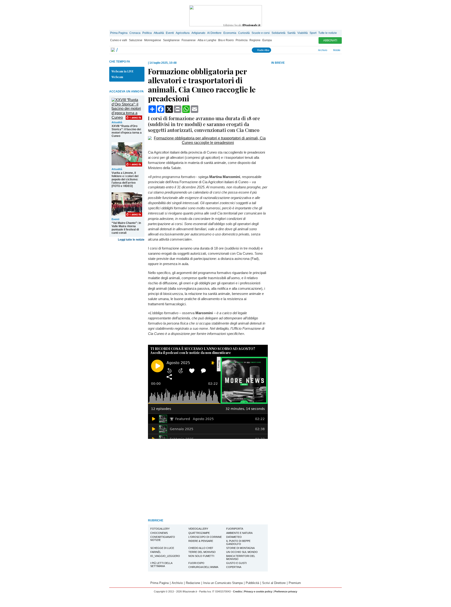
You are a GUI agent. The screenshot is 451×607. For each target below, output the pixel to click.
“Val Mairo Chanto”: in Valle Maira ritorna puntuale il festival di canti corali (126, 227)
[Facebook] (274, 50)
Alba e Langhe (207, 40)
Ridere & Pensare (200, 541)
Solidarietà (278, 33)
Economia (229, 33)
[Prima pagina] (113, 50)
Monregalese (152, 40)
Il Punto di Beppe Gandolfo (238, 542)
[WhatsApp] (295, 50)
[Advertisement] (306, 101)
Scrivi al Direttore (274, 583)
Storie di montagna (240, 548)
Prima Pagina (119, 33)
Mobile (336, 50)
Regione (254, 40)
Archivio (322, 50)
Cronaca (134, 33)
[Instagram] (279, 50)
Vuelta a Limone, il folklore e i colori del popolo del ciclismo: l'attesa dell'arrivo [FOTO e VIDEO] (125, 179)
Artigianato (198, 33)
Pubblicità (252, 583)
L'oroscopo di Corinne (205, 537)
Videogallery (198, 528)
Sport (313, 33)
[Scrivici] (310, 50)
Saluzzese (135, 40)
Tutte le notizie (327, 33)
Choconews (159, 533)
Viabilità (302, 33)
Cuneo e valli (118, 40)
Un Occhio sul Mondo (242, 552)
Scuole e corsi (261, 33)
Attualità (159, 33)
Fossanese (189, 40)
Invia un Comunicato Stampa (223, 583)
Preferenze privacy (285, 591)
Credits (237, 591)
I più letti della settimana (161, 564)
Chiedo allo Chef (200, 548)
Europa (267, 40)
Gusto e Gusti (236, 563)
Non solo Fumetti (201, 556)
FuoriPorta (234, 528)
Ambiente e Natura (239, 533)
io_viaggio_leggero (165, 556)
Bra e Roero (226, 40)
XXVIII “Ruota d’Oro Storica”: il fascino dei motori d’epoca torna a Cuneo (127, 131)
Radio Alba (263, 50)
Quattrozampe (199, 533)
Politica (147, 33)
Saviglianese (171, 40)
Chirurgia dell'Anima (203, 567)
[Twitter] (285, 50)
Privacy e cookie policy (258, 591)
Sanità (291, 33)
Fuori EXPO (196, 563)
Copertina (233, 567)
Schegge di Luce (162, 548)
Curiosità (244, 33)
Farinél (155, 552)
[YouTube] (290, 50)
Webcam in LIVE (122, 71)
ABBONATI (330, 40)
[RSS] (300, 50)
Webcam (117, 77)
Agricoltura (183, 33)
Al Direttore (214, 33)
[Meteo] (305, 50)
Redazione (193, 583)
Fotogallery (160, 528)
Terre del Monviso (202, 552)
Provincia (242, 40)
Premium (295, 583)
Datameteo (234, 537)
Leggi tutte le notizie (131, 239)
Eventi (170, 33)
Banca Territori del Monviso (240, 557)
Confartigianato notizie (162, 538)
